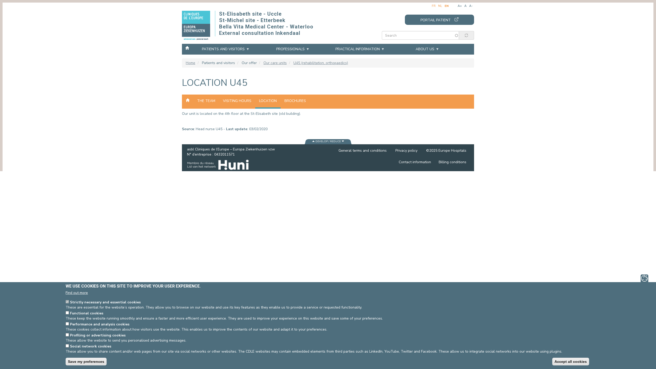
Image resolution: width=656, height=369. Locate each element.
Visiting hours (237, 100)
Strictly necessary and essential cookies (105, 302)
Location (268, 100)
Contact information (415, 162)
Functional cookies (86, 313)
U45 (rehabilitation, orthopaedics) (320, 62)
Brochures (295, 100)
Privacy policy (406, 150)
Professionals (290, 49)
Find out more (77, 292)
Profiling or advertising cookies (98, 335)
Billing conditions (452, 162)
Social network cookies (90, 346)
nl (440, 6)
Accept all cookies (571, 362)
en (447, 6)
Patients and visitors (223, 49)
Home (187, 48)
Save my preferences (86, 362)
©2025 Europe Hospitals (446, 150)
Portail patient (436, 20)
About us (425, 49)
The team (206, 100)
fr (434, 6)
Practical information (357, 49)
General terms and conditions (363, 150)
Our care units (275, 62)
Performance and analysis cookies (99, 324)
